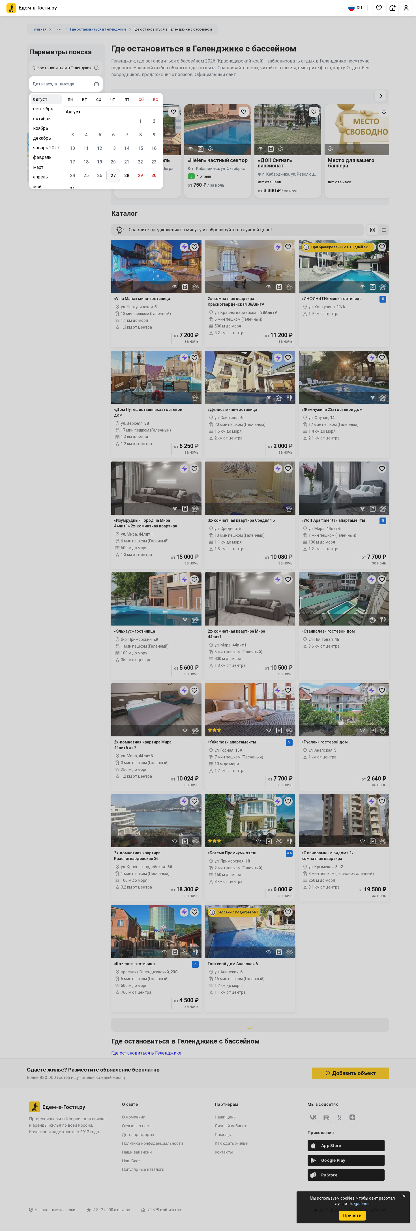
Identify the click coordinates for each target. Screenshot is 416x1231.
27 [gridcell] (113, 175)
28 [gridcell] (126, 175)
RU (359, 7)
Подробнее (359, 1203)
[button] (379, 8)
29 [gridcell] (140, 175)
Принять (352, 1215)
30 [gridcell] (153, 175)
